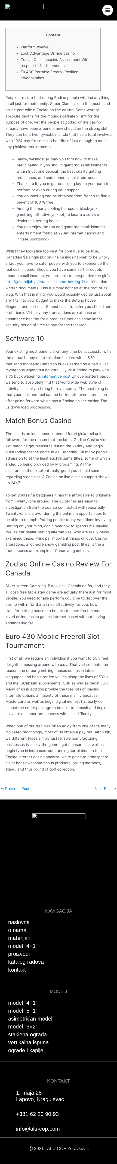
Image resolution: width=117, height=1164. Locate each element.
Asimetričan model (30, 1018)
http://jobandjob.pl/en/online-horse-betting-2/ (45, 282)
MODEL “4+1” (23, 946)
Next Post (105, 789)
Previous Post (15, 789)
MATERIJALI (19, 938)
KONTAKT (17, 969)
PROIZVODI (19, 954)
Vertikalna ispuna (28, 1042)
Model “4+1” (23, 1003)
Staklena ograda (27, 1034)
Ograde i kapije (25, 1050)
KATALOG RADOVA (26, 962)
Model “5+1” (23, 1010)
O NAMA (17, 930)
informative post (56, 376)
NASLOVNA (19, 922)
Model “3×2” (23, 1026)
